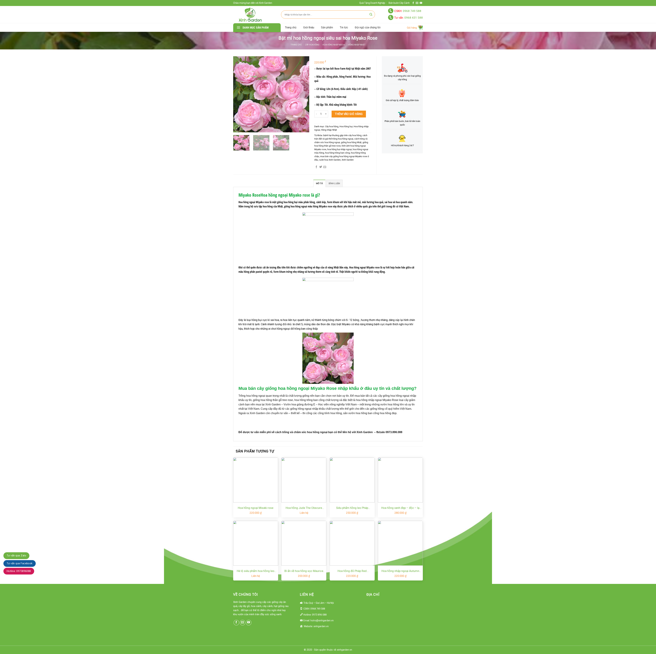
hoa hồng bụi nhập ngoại (339, 149)
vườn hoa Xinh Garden (330, 159)
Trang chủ (290, 27)
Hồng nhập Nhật (356, 45)
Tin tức (344, 27)
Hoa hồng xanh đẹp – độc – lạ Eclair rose (400, 508)
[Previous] (240, 94)
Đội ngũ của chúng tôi (367, 27)
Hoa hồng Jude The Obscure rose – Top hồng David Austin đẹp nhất (304, 508)
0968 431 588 (408, 17)
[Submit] (371, 14)
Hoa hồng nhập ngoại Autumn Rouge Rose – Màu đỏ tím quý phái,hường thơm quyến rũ (400, 571)
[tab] (319, 183)
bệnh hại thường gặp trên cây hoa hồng (342, 135)
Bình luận (334, 183)
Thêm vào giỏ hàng (349, 114)
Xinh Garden (348, 159)
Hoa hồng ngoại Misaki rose (255, 508)
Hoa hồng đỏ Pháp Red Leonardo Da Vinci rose (352, 571)
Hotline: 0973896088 (19, 571)
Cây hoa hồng (312, 45)
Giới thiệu (308, 27)
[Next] (302, 94)
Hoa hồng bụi (346, 126)
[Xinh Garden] (250, 14)
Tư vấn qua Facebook (19, 563)
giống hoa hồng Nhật (351, 142)
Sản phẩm (327, 27)
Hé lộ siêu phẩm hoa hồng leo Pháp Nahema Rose (255, 571)
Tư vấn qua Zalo (16, 555)
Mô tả (319, 183)
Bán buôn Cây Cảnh (399, 3)
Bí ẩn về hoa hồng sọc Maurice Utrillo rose (303, 571)
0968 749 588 (407, 11)
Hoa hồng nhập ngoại (334, 45)
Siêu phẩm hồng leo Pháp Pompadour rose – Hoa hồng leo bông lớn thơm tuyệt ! (352, 508)
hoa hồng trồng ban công (337, 152)
